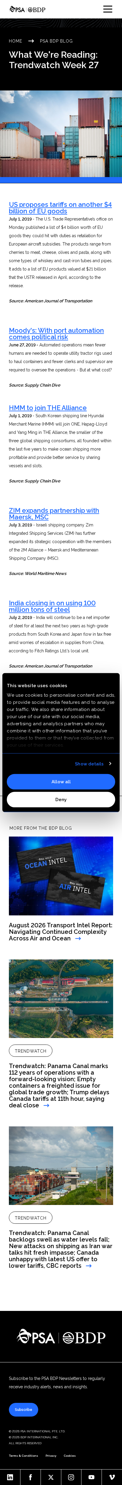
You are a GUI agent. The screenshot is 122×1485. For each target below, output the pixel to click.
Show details (89, 763)
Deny (61, 799)
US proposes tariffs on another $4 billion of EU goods (60, 207)
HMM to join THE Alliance (48, 407)
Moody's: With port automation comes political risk (56, 333)
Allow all (61, 781)
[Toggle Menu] (108, 9)
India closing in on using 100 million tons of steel (52, 606)
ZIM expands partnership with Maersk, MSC (54, 513)
